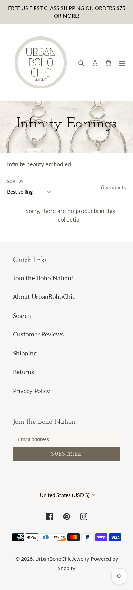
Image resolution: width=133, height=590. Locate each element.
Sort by (15, 181)
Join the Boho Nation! (43, 277)
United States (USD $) (64, 495)
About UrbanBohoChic (44, 296)
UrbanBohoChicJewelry (62, 559)
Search (22, 315)
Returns (23, 371)
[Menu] (122, 62)
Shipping (25, 353)
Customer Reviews (38, 334)
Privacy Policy (31, 390)
